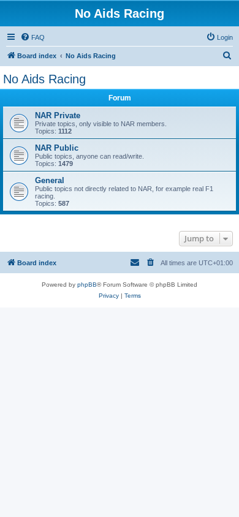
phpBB (87, 284)
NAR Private (57, 115)
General (49, 180)
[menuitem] (32, 37)
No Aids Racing (44, 79)
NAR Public (56, 148)
